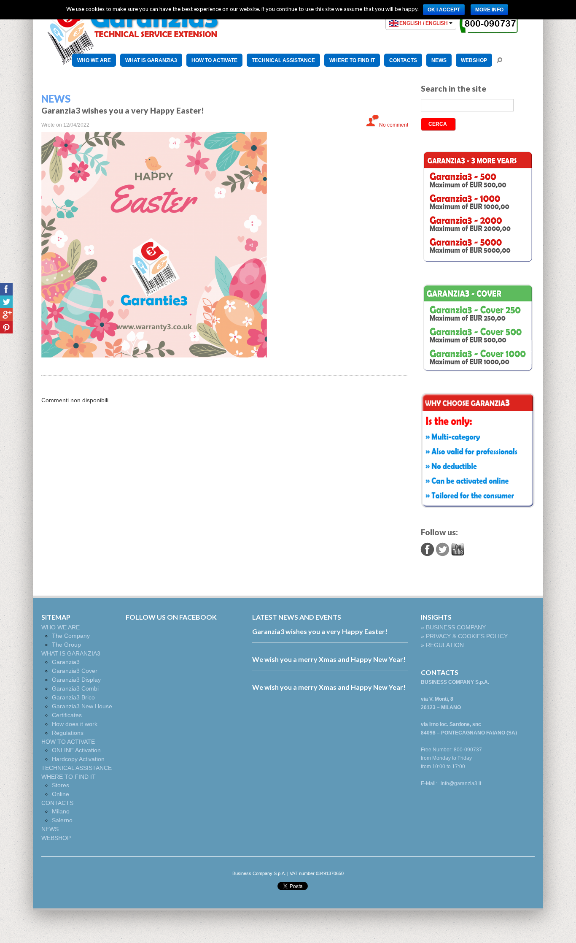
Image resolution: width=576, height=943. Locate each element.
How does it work (74, 724)
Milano (61, 811)
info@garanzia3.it (461, 783)
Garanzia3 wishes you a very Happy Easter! (320, 631)
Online (60, 794)
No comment (393, 125)
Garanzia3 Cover (74, 670)
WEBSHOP (474, 60)
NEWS (439, 60)
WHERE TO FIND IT (352, 60)
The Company (71, 635)
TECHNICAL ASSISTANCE (283, 60)
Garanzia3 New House (82, 706)
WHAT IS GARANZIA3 (151, 60)
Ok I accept (444, 10)
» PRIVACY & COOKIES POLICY (464, 636)
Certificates (67, 715)
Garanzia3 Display (76, 679)
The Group (66, 644)
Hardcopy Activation (78, 759)
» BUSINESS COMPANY (453, 627)
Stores (60, 785)
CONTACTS (403, 60)
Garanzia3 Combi (75, 688)
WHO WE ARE (94, 60)
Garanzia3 (66, 661)
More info (489, 10)
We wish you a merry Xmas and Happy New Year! (329, 659)
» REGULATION (442, 645)
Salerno (62, 820)
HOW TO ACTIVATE (214, 60)
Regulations (67, 732)
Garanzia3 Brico (73, 697)
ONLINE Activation (76, 750)
